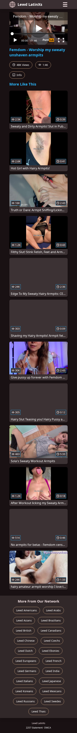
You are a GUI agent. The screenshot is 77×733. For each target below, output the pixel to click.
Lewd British (23, 630)
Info (19, 75)
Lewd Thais (39, 711)
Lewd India (52, 671)
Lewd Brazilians (51, 620)
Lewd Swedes (52, 701)
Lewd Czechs (52, 640)
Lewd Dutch (25, 651)
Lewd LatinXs (30, 4)
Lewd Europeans (26, 661)
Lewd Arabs (53, 610)
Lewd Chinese (26, 640)
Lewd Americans (26, 610)
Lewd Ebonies (50, 651)
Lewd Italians (24, 681)
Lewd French (53, 661)
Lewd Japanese (51, 681)
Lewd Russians (25, 701)
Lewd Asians (24, 620)
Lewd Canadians (51, 630)
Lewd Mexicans (51, 691)
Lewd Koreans (24, 691)
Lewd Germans (27, 671)
